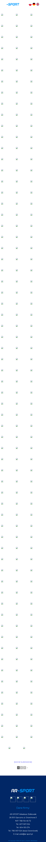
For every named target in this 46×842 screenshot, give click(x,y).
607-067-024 (24, 824)
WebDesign (34, 840)
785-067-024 (17, 831)
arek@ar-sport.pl (26, 834)
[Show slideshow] (23, 762)
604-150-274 (25, 827)
